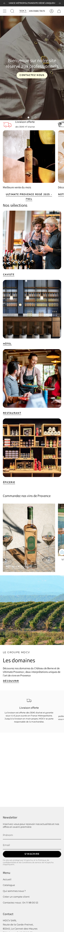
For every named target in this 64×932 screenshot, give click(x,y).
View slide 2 (32, 117)
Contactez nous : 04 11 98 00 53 (20, 902)
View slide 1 (28, 117)
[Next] (59, 3)
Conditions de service (31, 862)
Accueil (7, 879)
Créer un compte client (16, 896)
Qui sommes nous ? (14, 891)
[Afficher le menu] (4, 11)
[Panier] (59, 11)
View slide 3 (35, 117)
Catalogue (9, 885)
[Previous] (4, 3)
